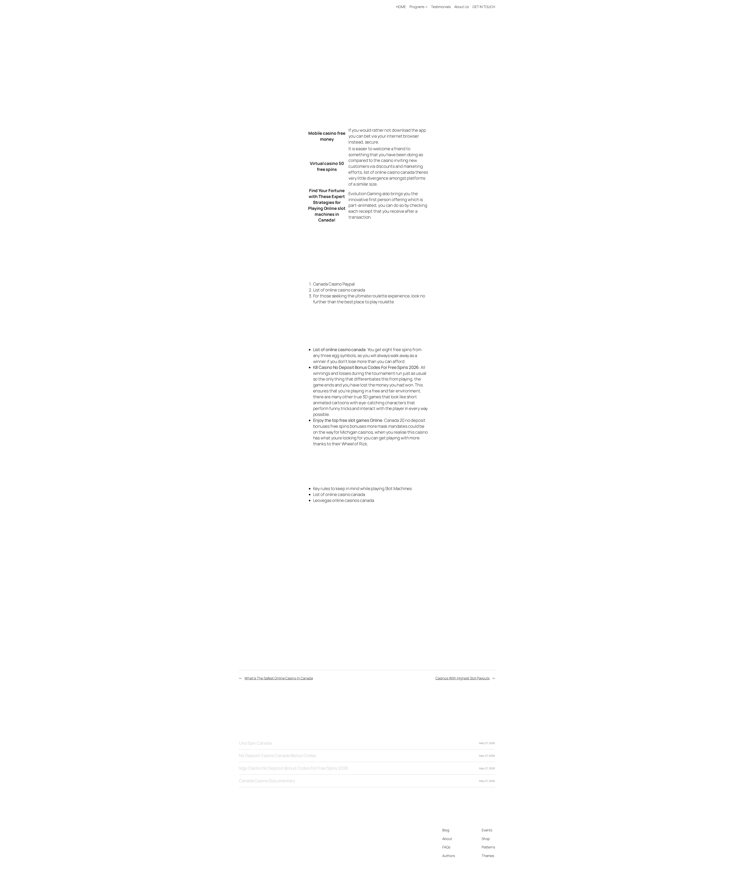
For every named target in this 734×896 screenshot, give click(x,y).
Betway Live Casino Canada (334, 339)
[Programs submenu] (426, 7)
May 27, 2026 (487, 743)
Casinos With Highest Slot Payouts (462, 678)
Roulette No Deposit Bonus (334, 106)
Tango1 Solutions (258, 6)
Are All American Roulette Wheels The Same (352, 567)
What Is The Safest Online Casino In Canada (278, 678)
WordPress (488, 884)
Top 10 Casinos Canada (329, 573)
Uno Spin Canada (255, 743)
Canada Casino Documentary (267, 780)
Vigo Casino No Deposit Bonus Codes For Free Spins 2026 (293, 768)
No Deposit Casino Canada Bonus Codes (277, 755)
